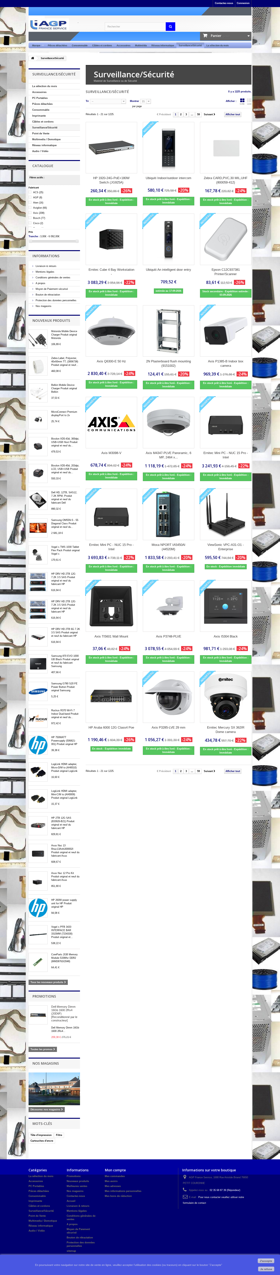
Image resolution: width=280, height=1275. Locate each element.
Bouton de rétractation (47, 294)
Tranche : (34, 236)
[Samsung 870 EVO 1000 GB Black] (38, 663)
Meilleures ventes (77, 1186)
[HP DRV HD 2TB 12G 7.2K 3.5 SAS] (38, 581)
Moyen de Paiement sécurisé (51, 289)
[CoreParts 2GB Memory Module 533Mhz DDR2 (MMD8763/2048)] (38, 962)
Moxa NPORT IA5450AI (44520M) (168, 547)
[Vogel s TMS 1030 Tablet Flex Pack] (38, 554)
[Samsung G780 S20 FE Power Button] (38, 691)
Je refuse (266, 1269)
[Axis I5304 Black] (226, 606)
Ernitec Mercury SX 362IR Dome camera (225, 730)
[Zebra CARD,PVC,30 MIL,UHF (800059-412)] (226, 147)
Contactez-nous (224, 3)
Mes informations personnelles (123, 1191)
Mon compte (115, 1170)
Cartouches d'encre (41, 1140)
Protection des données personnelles (55, 300)
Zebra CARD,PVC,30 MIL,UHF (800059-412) (225, 180)
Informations (45, 256)
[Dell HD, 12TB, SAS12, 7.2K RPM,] (38, 500)
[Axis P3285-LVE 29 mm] (168, 697)
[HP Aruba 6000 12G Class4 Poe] (111, 697)
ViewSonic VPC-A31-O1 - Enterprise (225, 547)
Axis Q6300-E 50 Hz (111, 361)
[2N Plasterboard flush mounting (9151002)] (168, 331)
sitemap (71, 1250)
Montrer (134, 101)
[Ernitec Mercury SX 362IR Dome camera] (226, 697)
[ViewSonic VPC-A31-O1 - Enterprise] (226, 514)
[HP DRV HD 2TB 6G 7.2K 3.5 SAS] (38, 636)
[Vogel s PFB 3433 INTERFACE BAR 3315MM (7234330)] (38, 934)
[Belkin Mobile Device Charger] (38, 392)
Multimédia (141, 45)
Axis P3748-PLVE (168, 636)
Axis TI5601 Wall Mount (111, 636)
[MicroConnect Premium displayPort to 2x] (38, 419)
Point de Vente (40, 133)
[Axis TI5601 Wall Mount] (111, 606)
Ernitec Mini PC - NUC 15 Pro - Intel (225, 455)
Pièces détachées (57, 45)
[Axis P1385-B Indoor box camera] (226, 331)
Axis (38, 212)
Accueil (71, 1201)
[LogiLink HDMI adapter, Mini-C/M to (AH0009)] (38, 798)
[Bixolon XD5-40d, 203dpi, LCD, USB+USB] (38, 473)
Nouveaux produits (51, 320)
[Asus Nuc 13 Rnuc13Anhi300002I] (38, 853)
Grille (242, 104)
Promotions (44, 996)
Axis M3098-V (111, 453)
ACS (38, 192)
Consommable (80, 45)
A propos (40, 283)
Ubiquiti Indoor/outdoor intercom (168, 178)
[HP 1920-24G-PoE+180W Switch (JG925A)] (111, 147)
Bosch (39, 218)
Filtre (59, 1135)
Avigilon (40, 207)
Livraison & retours (45, 266)
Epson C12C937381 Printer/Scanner (226, 272)
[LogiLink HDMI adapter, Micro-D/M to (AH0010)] (38, 772)
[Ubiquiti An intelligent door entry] (168, 239)
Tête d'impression (41, 1135)
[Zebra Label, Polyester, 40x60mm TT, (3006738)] (38, 366)
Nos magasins (43, 306)
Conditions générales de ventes (52, 277)
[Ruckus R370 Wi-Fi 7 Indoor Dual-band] (38, 718)
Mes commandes (115, 1176)
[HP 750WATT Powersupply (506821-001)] (38, 745)
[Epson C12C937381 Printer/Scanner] (226, 239)
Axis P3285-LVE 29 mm (168, 727)
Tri (87, 101)
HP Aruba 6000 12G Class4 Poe (111, 727)
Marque (35, 45)
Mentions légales (44, 271)
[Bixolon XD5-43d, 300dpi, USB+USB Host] (38, 446)
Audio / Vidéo (40, 151)
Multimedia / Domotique (46, 139)
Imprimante (39, 115)
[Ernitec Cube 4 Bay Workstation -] (111, 239)
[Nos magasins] (54, 1088)
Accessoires (123, 45)
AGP (37, 197)
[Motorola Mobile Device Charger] (38, 339)
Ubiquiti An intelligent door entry (168, 269)
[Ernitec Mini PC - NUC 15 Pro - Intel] (226, 422)
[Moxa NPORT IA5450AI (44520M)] (168, 514)
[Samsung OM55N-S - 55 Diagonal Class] (38, 527)
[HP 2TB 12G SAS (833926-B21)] (38, 825)
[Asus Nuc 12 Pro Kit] (38, 881)
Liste (249, 104)
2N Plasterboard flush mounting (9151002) (168, 364)
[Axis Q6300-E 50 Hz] (111, 331)
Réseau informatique (162, 45)
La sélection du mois (217, 45)
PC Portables (40, 98)
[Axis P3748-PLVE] (168, 606)
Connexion (243, 3)
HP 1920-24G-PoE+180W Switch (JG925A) (111, 180)
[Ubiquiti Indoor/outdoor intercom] (168, 147)
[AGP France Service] (64, 24)
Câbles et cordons (102, 45)
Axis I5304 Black (226, 636)
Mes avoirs (111, 1181)
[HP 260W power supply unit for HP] (38, 907)
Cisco (38, 223)
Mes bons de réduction (118, 1196)
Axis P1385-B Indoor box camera (225, 364)
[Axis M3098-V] (111, 422)
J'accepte (266, 1260)
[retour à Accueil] (32, 58)
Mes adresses (113, 1186)
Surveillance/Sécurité (190, 45)
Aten (38, 202)
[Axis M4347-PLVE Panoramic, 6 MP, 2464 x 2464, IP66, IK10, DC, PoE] (168, 422)
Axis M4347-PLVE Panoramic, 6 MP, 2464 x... (168, 455)
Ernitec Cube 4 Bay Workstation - (111, 272)
